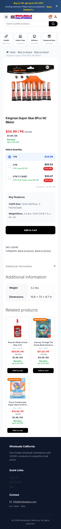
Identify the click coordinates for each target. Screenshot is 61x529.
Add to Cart (30, 230)
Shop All (13, 477)
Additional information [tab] (19, 266)
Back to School (25, 52)
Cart (11, 486)
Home (12, 52)
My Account (15, 481)
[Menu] (6, 17)
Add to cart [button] (18, 370)
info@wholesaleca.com (24, 501)
